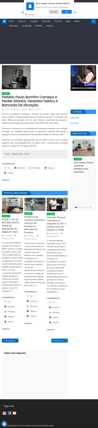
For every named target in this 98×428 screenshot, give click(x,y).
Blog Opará (49, 425)
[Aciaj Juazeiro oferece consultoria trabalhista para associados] (84, 147)
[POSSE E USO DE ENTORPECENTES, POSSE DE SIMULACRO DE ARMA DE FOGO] (12, 205)
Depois (54, 12)
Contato (22, 21)
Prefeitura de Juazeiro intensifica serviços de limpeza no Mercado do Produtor (34, 224)
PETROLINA (46, 21)
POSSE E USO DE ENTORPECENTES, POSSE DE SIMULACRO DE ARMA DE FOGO (10, 225)
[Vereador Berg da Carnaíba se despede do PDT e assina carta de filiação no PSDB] (57, 204)
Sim (66, 12)
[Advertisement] (49, 46)
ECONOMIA (26, 26)
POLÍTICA (58, 21)
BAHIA (68, 21)
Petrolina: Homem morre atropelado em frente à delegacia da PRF (60, 340)
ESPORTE (38, 26)
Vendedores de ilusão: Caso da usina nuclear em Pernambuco (11, 340)
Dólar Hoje (75, 118)
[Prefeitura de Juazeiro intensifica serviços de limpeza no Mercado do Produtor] (34, 204)
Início (11, 21)
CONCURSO (13, 26)
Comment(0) (36, 109)
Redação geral (21, 109)
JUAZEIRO (34, 21)
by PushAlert (31, 14)
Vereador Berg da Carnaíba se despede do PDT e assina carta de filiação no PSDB (56, 223)
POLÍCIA (49, 26)
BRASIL (77, 21)
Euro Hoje (74, 123)
